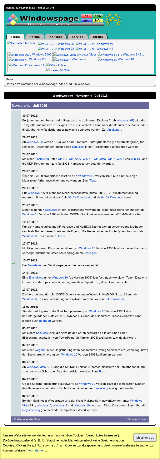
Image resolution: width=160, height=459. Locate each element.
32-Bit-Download (79, 197)
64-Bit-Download (112, 197)
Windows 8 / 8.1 (133, 54)
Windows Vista (86, 54)
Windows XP (37, 59)
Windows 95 (65, 43)
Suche (98, 36)
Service (78, 36)
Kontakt (55, 36)
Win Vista (100, 158)
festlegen (91, 253)
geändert (45, 320)
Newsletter (35, 265)
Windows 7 (78, 59)
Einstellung (42, 158)
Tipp (92, 180)
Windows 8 (60, 405)
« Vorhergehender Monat (26, 419)
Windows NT (104, 48)
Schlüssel (78, 146)
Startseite (29, 43)
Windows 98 (65, 48)
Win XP (87, 158)
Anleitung (113, 129)
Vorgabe (40, 350)
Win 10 (135, 158)
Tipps (15, 36)
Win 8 (120, 158)
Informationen (115, 299)
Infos (61, 236)
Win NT (62, 158)
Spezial (64, 70)
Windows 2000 (41, 54)
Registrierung (31, 410)
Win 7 (111, 158)
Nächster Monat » (137, 419)
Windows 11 (36, 65)
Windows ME (105, 43)
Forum (35, 36)
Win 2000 (75, 158)
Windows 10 (125, 59)
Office (61, 65)
